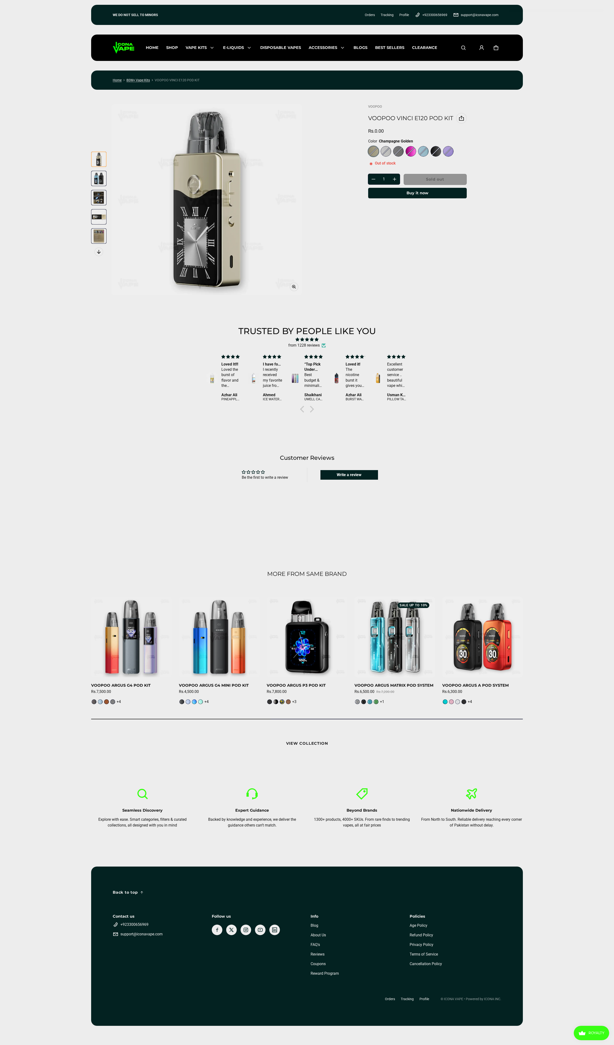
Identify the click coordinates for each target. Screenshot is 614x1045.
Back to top (125, 892)
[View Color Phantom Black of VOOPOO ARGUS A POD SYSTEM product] (463, 701)
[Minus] (373, 179)
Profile (404, 15)
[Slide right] (98, 252)
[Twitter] (231, 930)
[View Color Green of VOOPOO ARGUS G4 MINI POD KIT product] (200, 701)
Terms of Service (424, 954)
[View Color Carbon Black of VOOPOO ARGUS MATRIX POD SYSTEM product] (363, 701)
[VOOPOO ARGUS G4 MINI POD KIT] (219, 637)
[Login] (481, 47)
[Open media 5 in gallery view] (98, 236)
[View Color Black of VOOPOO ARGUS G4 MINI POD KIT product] (181, 701)
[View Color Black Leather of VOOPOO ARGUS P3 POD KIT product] (269, 701)
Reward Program (325, 973)
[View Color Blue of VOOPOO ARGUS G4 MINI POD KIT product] (188, 701)
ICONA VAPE (453, 999)
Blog (314, 925)
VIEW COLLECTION (307, 743)
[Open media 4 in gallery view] (98, 216)
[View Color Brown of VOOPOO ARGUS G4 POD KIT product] (106, 701)
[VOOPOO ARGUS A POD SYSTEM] (482, 637)
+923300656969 (434, 15)
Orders (370, 15)
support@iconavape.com (479, 15)
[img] (307, 339)
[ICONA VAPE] (123, 48)
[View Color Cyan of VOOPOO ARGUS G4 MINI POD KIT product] (194, 701)
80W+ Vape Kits (138, 80)
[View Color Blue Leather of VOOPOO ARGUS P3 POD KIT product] (282, 701)
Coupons (318, 964)
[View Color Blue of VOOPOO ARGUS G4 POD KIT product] (100, 701)
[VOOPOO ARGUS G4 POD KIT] (131, 637)
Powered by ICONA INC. (483, 999)
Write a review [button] (349, 474)
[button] (463, 47)
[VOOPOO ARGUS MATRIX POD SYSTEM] (394, 637)
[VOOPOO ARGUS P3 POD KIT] (307, 637)
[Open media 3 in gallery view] (98, 197)
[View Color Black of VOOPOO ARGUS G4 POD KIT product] (94, 701)
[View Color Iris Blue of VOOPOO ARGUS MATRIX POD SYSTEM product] (369, 701)
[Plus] (394, 179)
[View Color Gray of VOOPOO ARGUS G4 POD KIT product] (112, 701)
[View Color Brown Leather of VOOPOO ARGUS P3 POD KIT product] (288, 701)
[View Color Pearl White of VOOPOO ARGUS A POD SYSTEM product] (457, 701)
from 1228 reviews (304, 345)
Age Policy (418, 925)
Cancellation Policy (426, 964)
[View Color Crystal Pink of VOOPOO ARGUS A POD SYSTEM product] (451, 701)
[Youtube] (260, 930)
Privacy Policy (421, 944)
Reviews (318, 954)
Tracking (387, 15)
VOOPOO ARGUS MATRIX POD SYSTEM (393, 685)
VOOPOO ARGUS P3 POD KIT (296, 685)
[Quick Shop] (152, 667)
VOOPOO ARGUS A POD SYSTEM (475, 685)
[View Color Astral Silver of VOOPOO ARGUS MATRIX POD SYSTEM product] (357, 701)
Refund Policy (421, 935)
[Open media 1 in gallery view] (98, 159)
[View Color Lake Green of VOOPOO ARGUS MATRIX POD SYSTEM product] (376, 701)
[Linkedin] (274, 930)
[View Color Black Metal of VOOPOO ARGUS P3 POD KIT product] (275, 701)
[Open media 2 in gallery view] (98, 178)
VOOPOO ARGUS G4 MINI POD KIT (214, 685)
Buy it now (417, 193)
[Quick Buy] (161, 667)
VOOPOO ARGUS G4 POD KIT (121, 685)
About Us (318, 935)
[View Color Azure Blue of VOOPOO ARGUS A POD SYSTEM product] (445, 701)
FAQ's (315, 944)
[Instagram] (246, 930)
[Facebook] (217, 930)
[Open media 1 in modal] (206, 199)
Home (117, 80)
